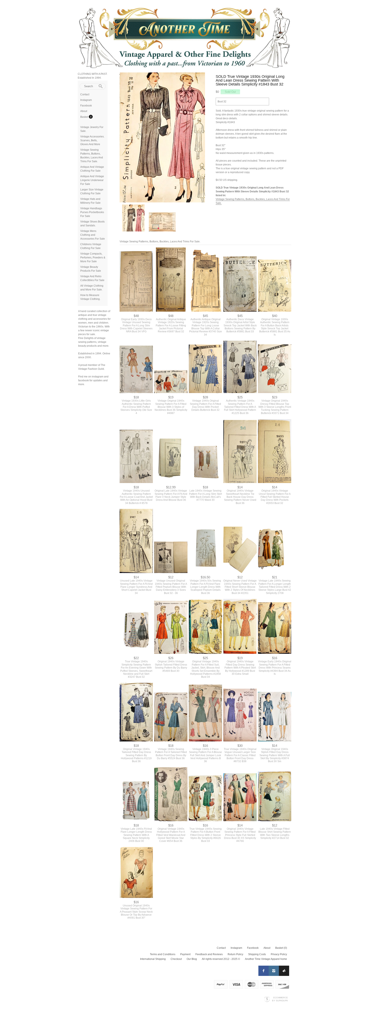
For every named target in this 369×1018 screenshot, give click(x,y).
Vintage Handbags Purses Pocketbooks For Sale (92, 212)
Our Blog (192, 959)
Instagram (86, 100)
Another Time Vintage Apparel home (266, 959)
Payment (185, 954)
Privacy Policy (279, 954)
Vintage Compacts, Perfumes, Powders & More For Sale (92, 257)
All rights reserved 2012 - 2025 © (221, 959)
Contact (84, 94)
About (83, 111)
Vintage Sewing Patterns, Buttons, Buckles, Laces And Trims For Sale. (160, 241)
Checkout (176, 959)
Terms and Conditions (162, 954)
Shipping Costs (257, 954)
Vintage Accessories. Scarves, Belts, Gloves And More (92, 140)
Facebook (86, 105)
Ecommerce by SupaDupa (280, 999)
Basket (84, 116)
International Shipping (153, 959)
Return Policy (235, 954)
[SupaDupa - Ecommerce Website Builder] (267, 999)
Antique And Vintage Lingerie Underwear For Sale (92, 180)
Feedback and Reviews (209, 954)
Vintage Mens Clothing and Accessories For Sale (92, 235)
